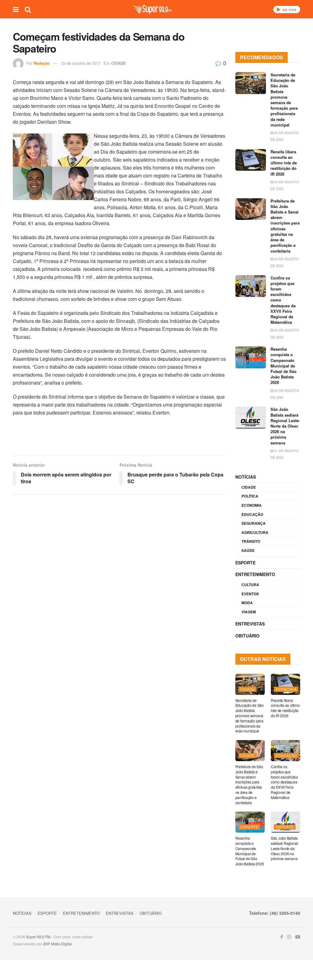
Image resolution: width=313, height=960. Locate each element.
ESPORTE (245, 563)
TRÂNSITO (250, 541)
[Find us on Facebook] (281, 936)
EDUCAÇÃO (252, 514)
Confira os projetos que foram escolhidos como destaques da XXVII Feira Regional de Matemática (284, 782)
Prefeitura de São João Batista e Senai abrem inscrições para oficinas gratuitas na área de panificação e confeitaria (285, 226)
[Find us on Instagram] (289, 936)
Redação (42, 63)
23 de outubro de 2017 (81, 63)
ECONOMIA (251, 505)
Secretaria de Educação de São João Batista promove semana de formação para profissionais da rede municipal (284, 100)
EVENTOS (250, 594)
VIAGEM (248, 612)
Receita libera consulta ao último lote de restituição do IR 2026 (284, 163)
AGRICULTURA (254, 532)
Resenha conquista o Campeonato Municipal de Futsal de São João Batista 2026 (283, 365)
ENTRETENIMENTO (255, 574)
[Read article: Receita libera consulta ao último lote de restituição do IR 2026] (250, 160)
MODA (247, 602)
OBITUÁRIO (247, 636)
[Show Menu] (16, 9)
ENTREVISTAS (250, 624)
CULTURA (250, 584)
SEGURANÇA (253, 523)
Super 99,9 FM (38, 936)
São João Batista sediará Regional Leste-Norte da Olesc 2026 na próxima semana (285, 425)
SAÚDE (248, 550)
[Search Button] (28, 9)
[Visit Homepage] (152, 9)
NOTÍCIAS (245, 477)
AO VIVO (288, 10)
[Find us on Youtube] (297, 936)
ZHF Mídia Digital (57, 943)
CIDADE (118, 63)
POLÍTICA (249, 496)
